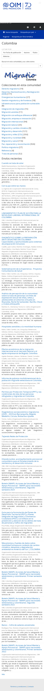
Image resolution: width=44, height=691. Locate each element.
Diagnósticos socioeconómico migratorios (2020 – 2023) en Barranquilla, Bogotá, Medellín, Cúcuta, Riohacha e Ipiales (20, 414)
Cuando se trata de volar (13, 163)
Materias (6, 56)
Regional (6, 37)
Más (3, 674)
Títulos (34, 52)
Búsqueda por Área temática (22, 37)
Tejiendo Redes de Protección (15, 436)
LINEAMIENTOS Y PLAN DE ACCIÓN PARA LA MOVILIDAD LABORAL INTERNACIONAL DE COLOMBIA (21, 215)
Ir (40, 66)
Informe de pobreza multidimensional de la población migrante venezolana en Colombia (22, 379)
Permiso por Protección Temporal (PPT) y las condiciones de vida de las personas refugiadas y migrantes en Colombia (21, 394)
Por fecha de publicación (12, 52)
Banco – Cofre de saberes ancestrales (18, 625)
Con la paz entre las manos (14, 185)
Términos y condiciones (18, 687)
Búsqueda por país (27, 32)
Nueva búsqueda (12, 32)
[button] (34, 27)
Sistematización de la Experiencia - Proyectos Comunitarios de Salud (22, 270)
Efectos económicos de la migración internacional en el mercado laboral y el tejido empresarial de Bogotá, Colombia (19, 351)
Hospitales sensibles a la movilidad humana (21, 326)
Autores (27, 52)
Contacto (31, 687)
